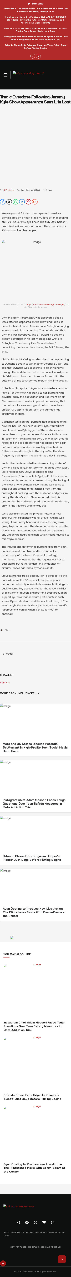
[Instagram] (18, 1222)
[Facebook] (3, 201)
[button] (5, 75)
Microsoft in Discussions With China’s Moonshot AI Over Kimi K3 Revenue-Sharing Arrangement (35, 10)
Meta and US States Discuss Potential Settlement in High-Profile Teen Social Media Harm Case (35, 29)
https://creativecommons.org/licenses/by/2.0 (47, 304)
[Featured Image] (35, 991)
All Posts (5, 682)
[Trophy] (44, 1222)
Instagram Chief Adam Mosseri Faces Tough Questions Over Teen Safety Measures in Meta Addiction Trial (36, 38)
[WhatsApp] (15, 201)
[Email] (35, 201)
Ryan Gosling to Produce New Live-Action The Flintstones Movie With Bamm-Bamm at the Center (34, 912)
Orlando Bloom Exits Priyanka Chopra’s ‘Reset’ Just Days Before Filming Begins (35, 46)
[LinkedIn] (22, 201)
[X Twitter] (9, 201)
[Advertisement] (35, 150)
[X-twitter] (35, 1222)
